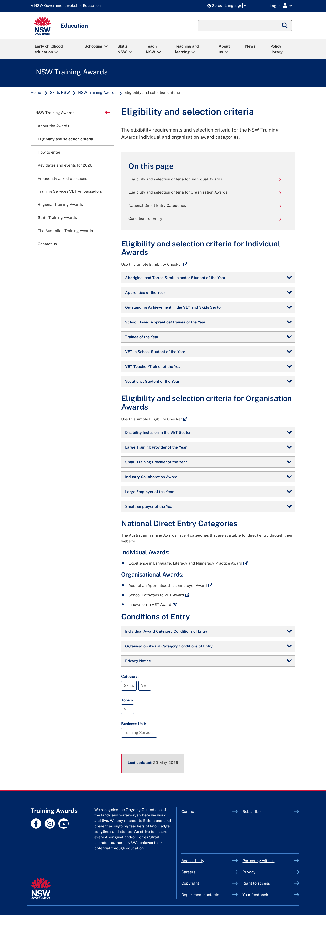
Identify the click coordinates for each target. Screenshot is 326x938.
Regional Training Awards (60, 204)
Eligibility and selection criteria (65, 139)
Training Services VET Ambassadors (70, 191)
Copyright (190, 883)
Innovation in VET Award (152, 604)
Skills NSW (122, 49)
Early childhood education (49, 49)
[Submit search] (285, 25)
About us (224, 49)
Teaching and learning (187, 49)
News (250, 46)
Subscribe (251, 811)
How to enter (49, 152)
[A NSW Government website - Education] (67, 5)
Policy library (276, 49)
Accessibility (192, 861)
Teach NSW (151, 49)
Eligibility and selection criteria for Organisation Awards (177, 192)
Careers (188, 872)
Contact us (47, 244)
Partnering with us (258, 861)
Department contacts (200, 894)
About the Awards (53, 126)
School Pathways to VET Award (158, 595)
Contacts (189, 811)
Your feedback (255, 894)
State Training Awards (57, 217)
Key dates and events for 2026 (65, 165)
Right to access (256, 883)
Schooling (93, 46)
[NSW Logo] (42, 26)
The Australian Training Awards (65, 230)
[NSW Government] (41, 888)
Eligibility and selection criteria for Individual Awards (175, 179)
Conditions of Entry (145, 218)
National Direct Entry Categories (157, 205)
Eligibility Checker (168, 264)
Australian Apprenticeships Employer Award (170, 585)
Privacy (249, 872)
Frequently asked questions (62, 178)
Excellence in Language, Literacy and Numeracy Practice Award (188, 563)
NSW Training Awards (72, 71)
